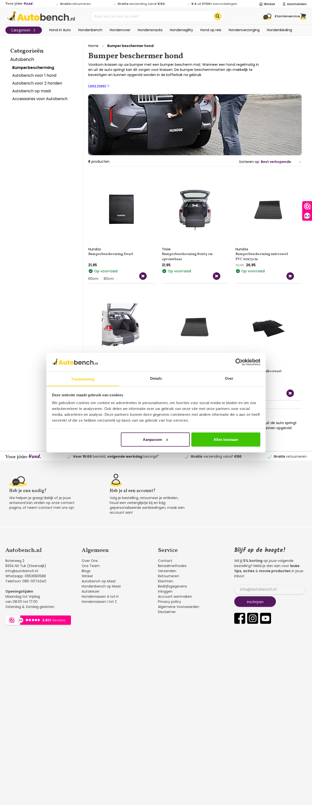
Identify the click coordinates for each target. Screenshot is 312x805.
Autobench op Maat (99, 581)
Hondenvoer (120, 30)
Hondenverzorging (244, 30)
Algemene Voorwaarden (178, 606)
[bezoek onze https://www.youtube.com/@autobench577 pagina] (265, 618)
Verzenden (167, 570)
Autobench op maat (31, 91)
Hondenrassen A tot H (100, 596)
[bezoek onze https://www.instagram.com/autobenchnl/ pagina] (252, 618)
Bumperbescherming (33, 67)
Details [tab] (156, 378)
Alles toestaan (226, 439)
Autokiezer (90, 591)
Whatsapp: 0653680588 (25, 576)
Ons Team (91, 565)
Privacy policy (169, 601)
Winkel (87, 576)
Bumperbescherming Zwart (110, 254)
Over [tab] (229, 378)
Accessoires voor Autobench (40, 99)
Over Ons (90, 560)
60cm (93, 278)
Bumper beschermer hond (130, 45)
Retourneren (168, 576)
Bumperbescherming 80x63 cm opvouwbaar (187, 257)
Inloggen (165, 591)
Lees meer (97, 85)
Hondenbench (90, 30)
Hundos (94, 249)
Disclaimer (167, 611)
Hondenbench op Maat (101, 586)
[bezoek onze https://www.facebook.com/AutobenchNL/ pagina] (239, 618)
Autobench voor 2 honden (37, 83)
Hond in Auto (60, 30)
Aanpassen (152, 439)
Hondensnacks (150, 30)
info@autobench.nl (21, 570)
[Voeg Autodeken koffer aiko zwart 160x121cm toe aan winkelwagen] (290, 393)
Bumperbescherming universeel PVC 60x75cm (261, 257)
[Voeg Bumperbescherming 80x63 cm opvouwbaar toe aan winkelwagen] (216, 276)
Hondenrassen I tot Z (99, 601)
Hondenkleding (279, 30)
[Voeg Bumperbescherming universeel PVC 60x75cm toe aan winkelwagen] (290, 276)
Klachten (165, 581)
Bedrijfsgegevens (172, 586)
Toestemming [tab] (82, 379)
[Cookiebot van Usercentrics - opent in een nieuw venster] (239, 362)
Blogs (86, 570)
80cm (109, 278)
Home (93, 45)
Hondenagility (181, 30)
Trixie (166, 249)
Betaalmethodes (172, 565)
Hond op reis (210, 30)
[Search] (218, 16)
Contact (165, 560)
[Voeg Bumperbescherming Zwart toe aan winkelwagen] (143, 276)
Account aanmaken (175, 596)
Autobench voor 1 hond (34, 75)
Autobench (22, 59)
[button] (303, 16)
